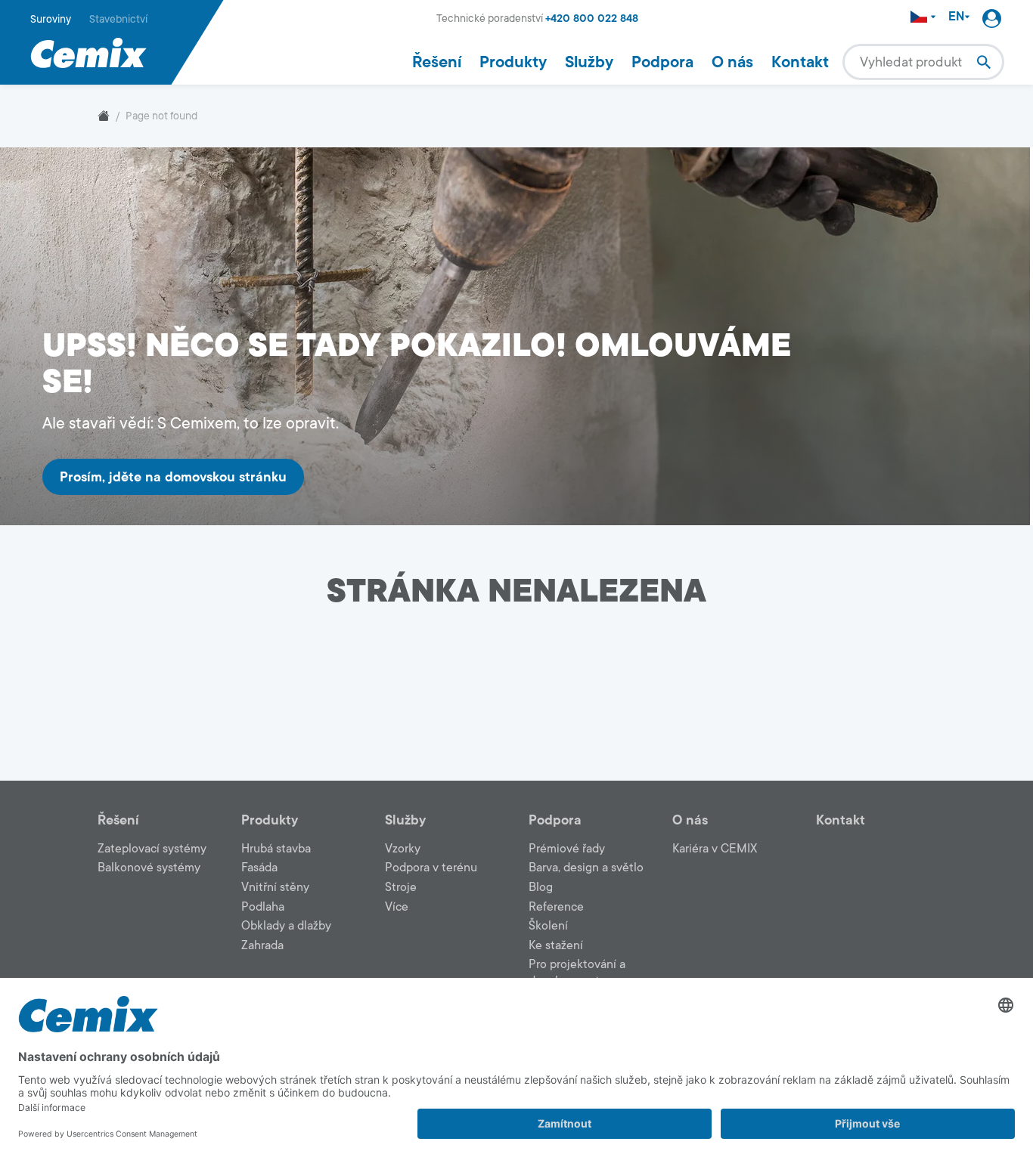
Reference (556, 907)
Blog (541, 887)
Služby (589, 62)
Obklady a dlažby (286, 925)
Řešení (436, 62)
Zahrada (262, 945)
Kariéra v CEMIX (714, 848)
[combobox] (923, 62)
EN (956, 17)
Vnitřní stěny (275, 887)
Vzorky (402, 848)
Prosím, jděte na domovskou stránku (173, 477)
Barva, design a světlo (586, 867)
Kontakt (800, 62)
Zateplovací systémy (152, 848)
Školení (548, 925)
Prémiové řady (567, 848)
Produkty (513, 62)
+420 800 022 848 (591, 18)
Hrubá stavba (276, 848)
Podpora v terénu (431, 867)
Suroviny (50, 19)
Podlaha (262, 907)
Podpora (662, 62)
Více (396, 907)
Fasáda (259, 867)
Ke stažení (556, 945)
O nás (732, 62)
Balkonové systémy (149, 867)
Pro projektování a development (577, 972)
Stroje (401, 887)
